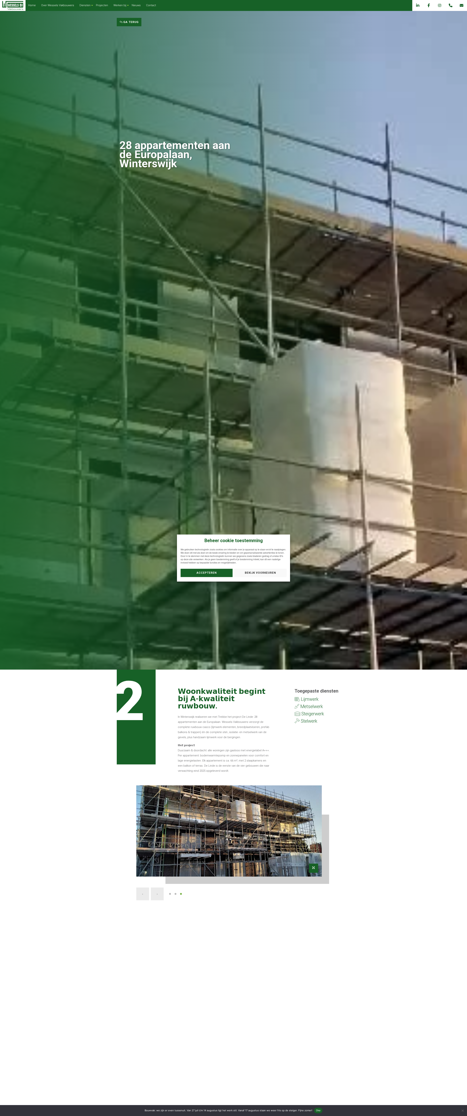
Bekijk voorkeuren (260, 572)
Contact (151, 5)
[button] (170, 894)
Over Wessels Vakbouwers (57, 5)
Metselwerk (311, 706)
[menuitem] (32, 5)
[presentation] (142, 894)
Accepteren (206, 572)
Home (32, 5)
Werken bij (119, 5)
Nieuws (136, 5)
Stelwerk (308, 721)
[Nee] (462, 1110)
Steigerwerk (312, 713)
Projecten (102, 5)
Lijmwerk (309, 699)
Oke (318, 1110)
